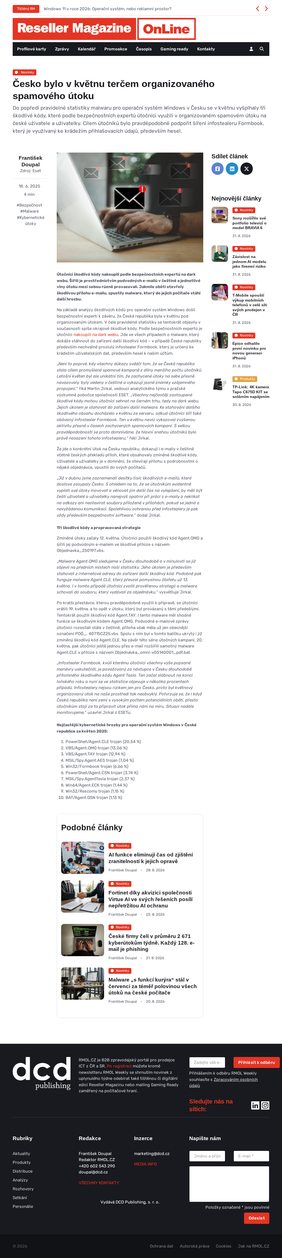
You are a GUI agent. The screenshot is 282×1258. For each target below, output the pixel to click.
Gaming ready (174, 49)
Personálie (23, 1206)
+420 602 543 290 (97, 1166)
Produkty (22, 1162)
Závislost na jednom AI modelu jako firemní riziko (249, 261)
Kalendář (87, 49)
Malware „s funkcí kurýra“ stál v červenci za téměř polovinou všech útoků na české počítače (153, 986)
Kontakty (206, 49)
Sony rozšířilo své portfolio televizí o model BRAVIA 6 (249, 223)
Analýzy (20, 1180)
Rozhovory (23, 1188)
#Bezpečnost (29, 205)
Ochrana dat (161, 1246)
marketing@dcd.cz (152, 1153)
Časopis (144, 49)
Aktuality (21, 1153)
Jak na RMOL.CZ (253, 1246)
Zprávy (62, 49)
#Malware (29, 211)
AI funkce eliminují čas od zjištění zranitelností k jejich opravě (151, 858)
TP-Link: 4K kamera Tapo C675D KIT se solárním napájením (250, 392)
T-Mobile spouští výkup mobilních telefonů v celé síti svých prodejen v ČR (249, 305)
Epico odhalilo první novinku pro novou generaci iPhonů (249, 350)
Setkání (20, 1197)
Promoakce (115, 49)
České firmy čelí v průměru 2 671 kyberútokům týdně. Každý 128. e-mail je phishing (151, 942)
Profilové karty (31, 49)
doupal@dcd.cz (93, 1172)
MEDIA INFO (145, 1164)
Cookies (223, 1246)
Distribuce (22, 1171)
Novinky (27, 72)
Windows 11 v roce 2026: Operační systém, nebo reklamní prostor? (108, 8)
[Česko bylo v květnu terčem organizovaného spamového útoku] (130, 211)
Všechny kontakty (99, 1182)
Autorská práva (194, 1246)
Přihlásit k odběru (256, 1062)
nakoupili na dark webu (96, 334)
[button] (261, 49)
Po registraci (120, 1066)
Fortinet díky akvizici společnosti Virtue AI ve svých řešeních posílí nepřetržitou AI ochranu (150, 899)
